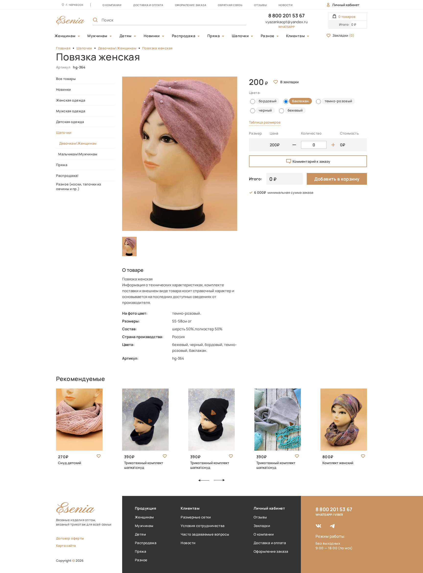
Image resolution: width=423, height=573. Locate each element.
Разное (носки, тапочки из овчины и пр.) (78, 186)
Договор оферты (70, 538)
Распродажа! (67, 175)
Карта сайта (66, 545)
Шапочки (240, 36)
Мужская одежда (70, 111)
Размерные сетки (196, 517)
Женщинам (65, 36)
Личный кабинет (345, 4)
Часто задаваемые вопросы (205, 534)
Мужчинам (97, 36)
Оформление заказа (190, 5)
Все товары (66, 78)
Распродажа (184, 36)
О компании (112, 5)
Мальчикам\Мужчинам (76, 154)
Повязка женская (157, 48)
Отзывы (260, 5)
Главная (63, 48)
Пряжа (213, 36)
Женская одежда (70, 100)
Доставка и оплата (270, 542)
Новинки (152, 36)
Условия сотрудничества (202, 525)
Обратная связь (230, 5)
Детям (125, 36)
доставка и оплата (148, 5)
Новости (286, 5)
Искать (232, 20)
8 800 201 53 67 (286, 15)
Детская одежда (70, 121)
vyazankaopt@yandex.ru (286, 21)
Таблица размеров (265, 122)
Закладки (343, 35)
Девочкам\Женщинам (117, 48)
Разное (267, 36)
